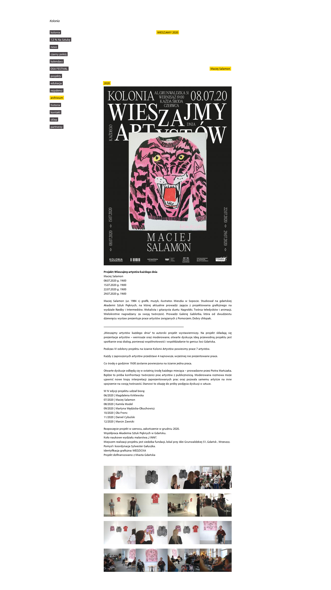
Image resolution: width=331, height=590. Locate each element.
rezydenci (57, 90)
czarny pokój (59, 54)
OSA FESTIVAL (59, 68)
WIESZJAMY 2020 (167, 32)
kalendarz (57, 61)
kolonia (55, 32)
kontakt (55, 112)
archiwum (57, 98)
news (54, 47)
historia (55, 105)
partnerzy (57, 127)
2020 (107, 83)
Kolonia (55, 21)
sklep (54, 119)
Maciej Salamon (220, 68)
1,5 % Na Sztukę (60, 39)
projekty (56, 76)
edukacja (56, 83)
